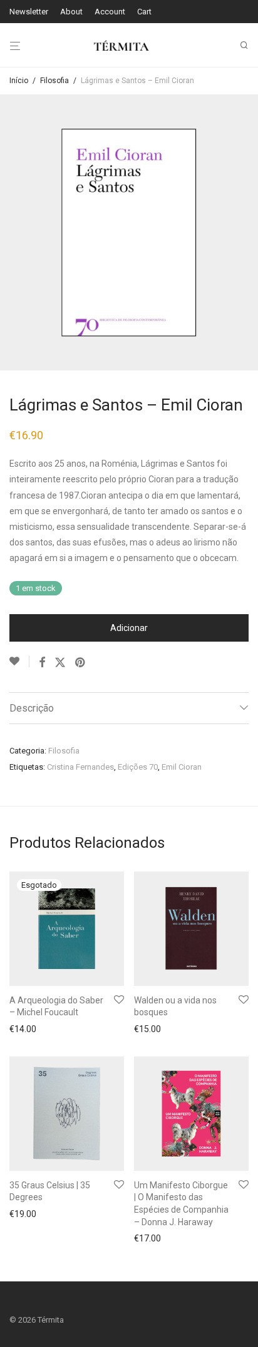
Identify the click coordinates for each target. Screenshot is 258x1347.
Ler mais (22, 1029)
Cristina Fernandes (80, 767)
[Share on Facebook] (42, 663)
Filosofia (54, 80)
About (71, 11)
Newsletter (28, 11)
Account (110, 11)
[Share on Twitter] (60, 663)
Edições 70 (138, 767)
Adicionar (129, 628)
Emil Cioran (182, 767)
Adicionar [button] (149, 1029)
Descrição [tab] (31, 708)
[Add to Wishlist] (19, 661)
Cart (144, 11)
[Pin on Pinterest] (80, 663)
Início (18, 80)
